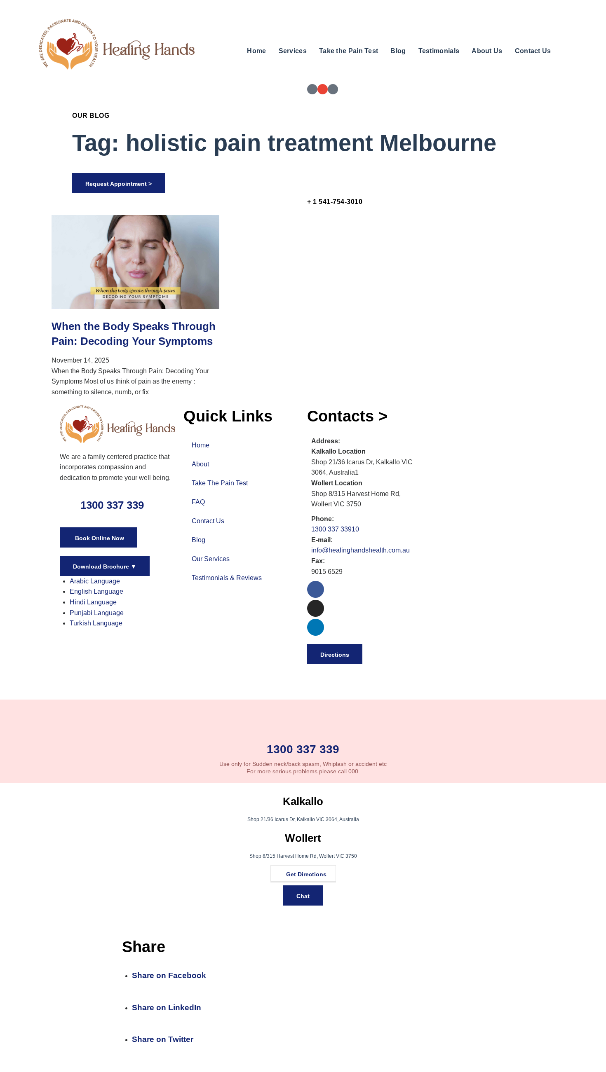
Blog (398, 50)
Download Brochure (104, 566)
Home (256, 50)
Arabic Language (95, 581)
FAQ (198, 502)
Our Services (211, 558)
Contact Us (533, 50)
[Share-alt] (333, 89)
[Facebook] (315, 589)
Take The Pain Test (220, 483)
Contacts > (347, 416)
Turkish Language (96, 623)
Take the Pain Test (348, 50)
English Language (96, 591)
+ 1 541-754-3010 (334, 201)
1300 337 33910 (335, 529)
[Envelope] (322, 89)
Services (293, 50)
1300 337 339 (112, 505)
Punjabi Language (97, 612)
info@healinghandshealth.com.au (360, 550)
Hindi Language (93, 602)
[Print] (312, 89)
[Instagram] (315, 608)
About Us (487, 50)
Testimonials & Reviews (227, 577)
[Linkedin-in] (315, 627)
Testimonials (439, 50)
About (200, 464)
